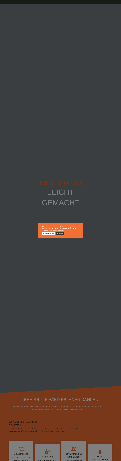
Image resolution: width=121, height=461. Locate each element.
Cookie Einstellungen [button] (48, 233)
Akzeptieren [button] (60, 233)
